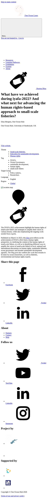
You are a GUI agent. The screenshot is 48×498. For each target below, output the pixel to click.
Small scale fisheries (17, 152)
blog (27, 238)
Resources (9, 60)
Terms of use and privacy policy (12, 496)
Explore (8, 67)
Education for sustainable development (24, 154)
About (8, 69)
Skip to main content (8, 2)
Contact (8, 335)
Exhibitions (10, 64)
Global (12, 183)
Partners (9, 333)
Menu (4, 36)
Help (7, 337)
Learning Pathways (13, 62)
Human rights (15, 156)
